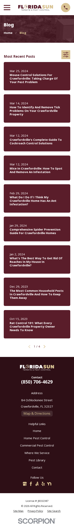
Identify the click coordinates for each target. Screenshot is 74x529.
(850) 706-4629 (37, 382)
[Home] (35, 8)
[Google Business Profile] (25, 484)
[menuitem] (18, 511)
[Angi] (37, 484)
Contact (37, 467)
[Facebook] (31, 484)
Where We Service (37, 453)
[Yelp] (43, 484)
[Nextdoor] (49, 484)
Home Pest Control (37, 438)
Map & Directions (36, 413)
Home (37, 431)
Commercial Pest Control (37, 445)
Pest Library (37, 460)
